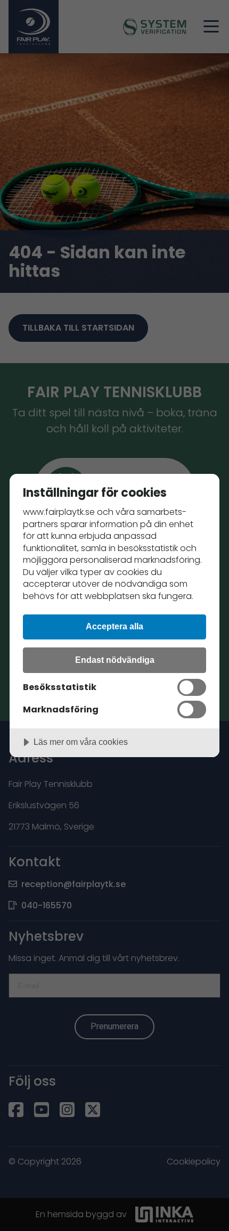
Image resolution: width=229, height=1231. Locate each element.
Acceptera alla (114, 626)
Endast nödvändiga (114, 659)
